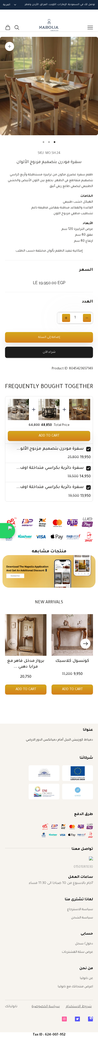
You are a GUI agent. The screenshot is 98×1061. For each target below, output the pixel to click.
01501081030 (83, 867)
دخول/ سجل (84, 944)
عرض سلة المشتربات (77, 952)
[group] (49, 571)
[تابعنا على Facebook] (90, 1019)
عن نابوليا (86, 978)
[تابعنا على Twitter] (77, 1019)
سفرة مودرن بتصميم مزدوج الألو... (50, 449)
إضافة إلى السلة (49, 337)
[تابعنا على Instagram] (64, 1019)
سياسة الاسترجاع (80, 909)
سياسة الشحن (82, 918)
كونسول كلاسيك (72, 661)
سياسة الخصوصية (46, 1007)
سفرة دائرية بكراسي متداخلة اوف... (50, 468)
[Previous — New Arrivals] (13, 644)
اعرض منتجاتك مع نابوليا (75, 987)
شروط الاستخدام (79, 1007)
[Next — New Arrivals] (85, 644)
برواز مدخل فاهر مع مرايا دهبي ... (25, 664)
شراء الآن (49, 352)
